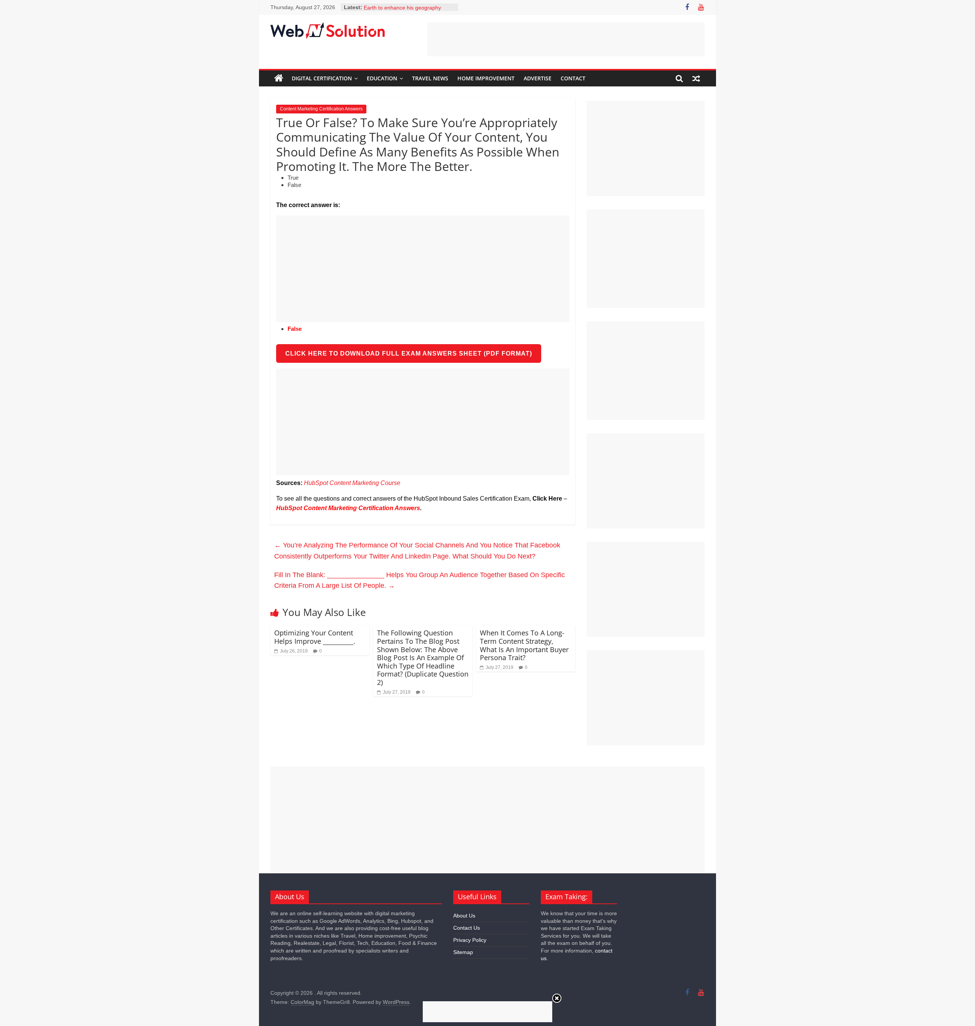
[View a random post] (696, 78)
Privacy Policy (469, 940)
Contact (573, 78)
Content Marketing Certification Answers (321, 109)
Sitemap (463, 952)
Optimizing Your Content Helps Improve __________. (314, 637)
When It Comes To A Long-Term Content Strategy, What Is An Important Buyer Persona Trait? (524, 645)
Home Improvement (486, 78)
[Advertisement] (566, 39)
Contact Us (466, 928)
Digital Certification (322, 78)
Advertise (537, 78)
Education (382, 78)
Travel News (430, 78)
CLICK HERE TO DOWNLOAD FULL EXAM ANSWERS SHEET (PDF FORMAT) (408, 353)
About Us (464, 916)
